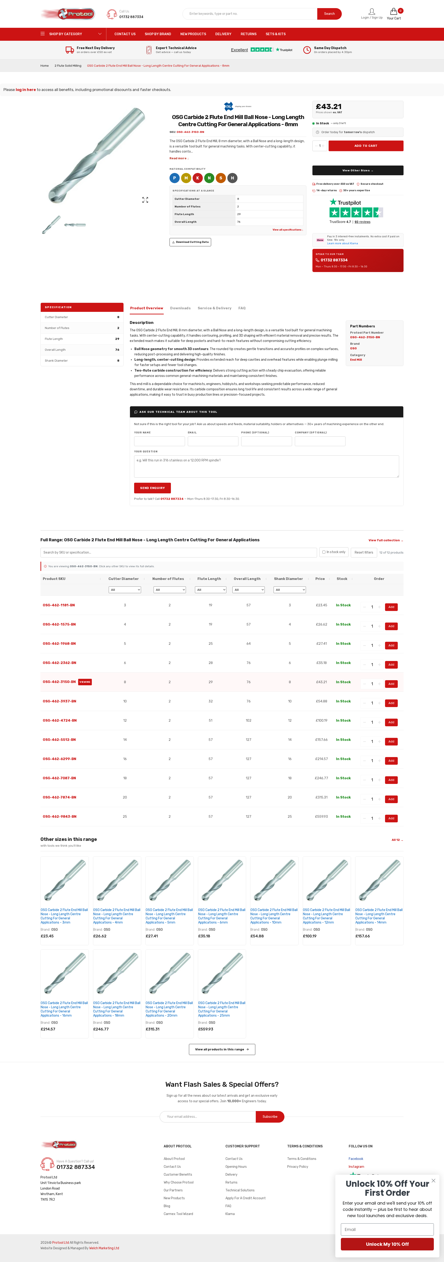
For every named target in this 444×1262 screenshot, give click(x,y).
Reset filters (364, 552)
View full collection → (386, 540)
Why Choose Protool (179, 1182)
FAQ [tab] (241, 308)
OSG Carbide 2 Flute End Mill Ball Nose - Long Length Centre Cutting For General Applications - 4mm (116, 916)
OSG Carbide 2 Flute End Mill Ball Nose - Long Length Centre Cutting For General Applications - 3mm (64, 916)
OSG (54, 930)
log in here (26, 90)
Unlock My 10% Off (387, 1244)
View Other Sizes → (358, 170)
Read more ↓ (179, 158)
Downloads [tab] (180, 308)
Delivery (231, 1175)
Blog (167, 1206)
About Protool (174, 1159)
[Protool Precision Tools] (68, 14)
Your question (146, 451)
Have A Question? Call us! (75, 1161)
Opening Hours (236, 1167)
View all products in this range (219, 1049)
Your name (142, 432)
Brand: (45, 930)
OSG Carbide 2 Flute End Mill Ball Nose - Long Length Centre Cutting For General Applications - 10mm (274, 916)
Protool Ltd (60, 1243)
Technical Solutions (240, 1190)
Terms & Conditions (301, 1159)
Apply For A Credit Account (245, 1198)
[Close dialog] (433, 1181)
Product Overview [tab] (146, 308)
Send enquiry (152, 488)
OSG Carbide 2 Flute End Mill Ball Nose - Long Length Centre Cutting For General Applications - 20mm (169, 1009)
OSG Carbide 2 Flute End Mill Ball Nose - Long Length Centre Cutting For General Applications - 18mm (116, 1009)
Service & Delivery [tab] (215, 308)
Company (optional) (311, 432)
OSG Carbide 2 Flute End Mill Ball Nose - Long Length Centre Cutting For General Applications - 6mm (221, 916)
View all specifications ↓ (288, 229)
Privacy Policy (297, 1167)
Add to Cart (366, 145)
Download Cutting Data (192, 242)
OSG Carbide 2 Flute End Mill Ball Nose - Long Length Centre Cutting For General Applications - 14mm (379, 916)
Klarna (230, 1214)
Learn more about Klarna (342, 243)
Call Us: (124, 11)
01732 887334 (334, 260)
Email (192, 432)
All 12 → (398, 840)
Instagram (356, 1167)
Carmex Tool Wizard (178, 1214)
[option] (51, 225)
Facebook (356, 1159)
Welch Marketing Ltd (104, 1248)
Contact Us (172, 1167)
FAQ (228, 1206)
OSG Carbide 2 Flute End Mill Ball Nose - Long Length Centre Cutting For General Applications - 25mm (221, 1009)
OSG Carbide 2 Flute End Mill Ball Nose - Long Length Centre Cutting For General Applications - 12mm (326, 916)
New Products (174, 1198)
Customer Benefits (178, 1175)
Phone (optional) (255, 432)
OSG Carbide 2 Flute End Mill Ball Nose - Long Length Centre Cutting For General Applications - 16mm (64, 1009)
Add (391, 607)
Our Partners (173, 1190)
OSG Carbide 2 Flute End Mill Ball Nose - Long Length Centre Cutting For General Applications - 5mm (169, 916)
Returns (231, 1182)
